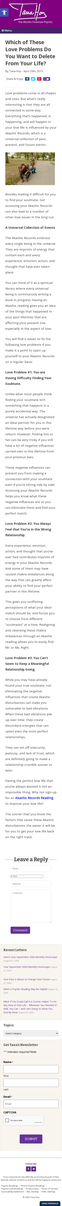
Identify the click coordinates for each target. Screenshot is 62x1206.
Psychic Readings (9, 1185)
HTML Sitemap (48, 1191)
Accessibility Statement (12, 1191)
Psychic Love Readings (12, 1188)
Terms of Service (49, 1188)
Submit (31, 1139)
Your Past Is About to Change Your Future (26, 979)
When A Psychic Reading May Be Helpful (25, 989)
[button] (4, 12)
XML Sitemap (32, 1191)
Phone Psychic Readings (33, 1185)
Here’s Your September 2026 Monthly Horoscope (30, 957)
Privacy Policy (32, 1188)
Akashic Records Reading (34, 798)
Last (5, 1089)
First (6, 1075)
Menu (8, 30)
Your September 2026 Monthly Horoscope (26, 966)
